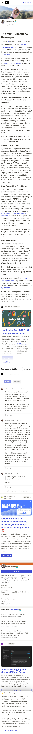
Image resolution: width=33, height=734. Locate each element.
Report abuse (23, 491)
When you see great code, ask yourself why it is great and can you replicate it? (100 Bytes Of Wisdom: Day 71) (16, 634)
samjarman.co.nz (21, 25)
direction (26, 41)
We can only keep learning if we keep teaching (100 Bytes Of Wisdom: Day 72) (15, 624)
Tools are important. (8, 213)
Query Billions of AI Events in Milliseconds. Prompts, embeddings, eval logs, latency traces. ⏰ (15, 524)
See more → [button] (7, 555)
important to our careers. (12, 63)
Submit (7, 382)
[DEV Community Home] (7, 2)
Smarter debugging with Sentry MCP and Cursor (13, 670)
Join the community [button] (10, 730)
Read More (6, 362)
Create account (26, 2)
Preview (17, 382)
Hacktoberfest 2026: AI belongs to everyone (15, 332)
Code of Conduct (11, 491)
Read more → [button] (16, 690)
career (4, 41)
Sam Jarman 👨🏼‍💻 (11, 21)
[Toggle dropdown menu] (30, 306)
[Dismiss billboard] (30, 692)
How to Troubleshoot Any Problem (13, 615)
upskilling (11, 41)
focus (19, 41)
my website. (5, 54)
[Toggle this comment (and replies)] (2, 392)
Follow (16, 571)
